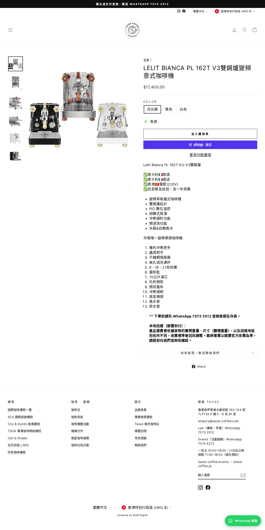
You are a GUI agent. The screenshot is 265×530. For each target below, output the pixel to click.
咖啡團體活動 (80, 424)
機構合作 (77, 431)
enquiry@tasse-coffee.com (218, 421)
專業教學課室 (144, 417)
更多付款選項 (200, 155)
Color (150, 101)
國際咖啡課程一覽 (20, 410)
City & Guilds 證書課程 (24, 424)
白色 (183, 109)
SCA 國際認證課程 (20, 417)
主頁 (146, 60)
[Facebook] (208, 487)
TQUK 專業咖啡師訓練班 (24, 431)
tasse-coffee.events (213, 462)
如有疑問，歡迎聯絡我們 (200, 353)
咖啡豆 (75, 410)
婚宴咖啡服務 (80, 438)
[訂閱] (243, 475)
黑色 (168, 109)
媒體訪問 (141, 431)
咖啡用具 (77, 417)
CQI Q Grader (18, 438)
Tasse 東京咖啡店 (147, 424)
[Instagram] (200, 487)
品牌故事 (141, 410)
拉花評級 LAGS (18, 445)
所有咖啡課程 (17, 452)
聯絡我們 (141, 445)
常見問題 (141, 438)
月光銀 (152, 109)
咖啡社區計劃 (80, 445)
